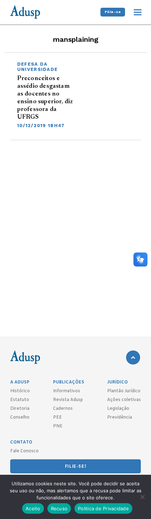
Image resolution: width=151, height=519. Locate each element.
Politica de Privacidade (103, 508)
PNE (58, 426)
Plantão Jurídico (123, 391)
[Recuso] (142, 496)
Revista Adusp (68, 400)
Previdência (119, 417)
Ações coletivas (124, 400)
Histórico (20, 391)
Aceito (33, 508)
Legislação (118, 409)
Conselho (19, 417)
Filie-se (113, 12)
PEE (57, 417)
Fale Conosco (24, 451)
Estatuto (19, 400)
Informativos (66, 391)
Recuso (59, 508)
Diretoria (19, 409)
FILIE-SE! (75, 466)
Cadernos (63, 409)
